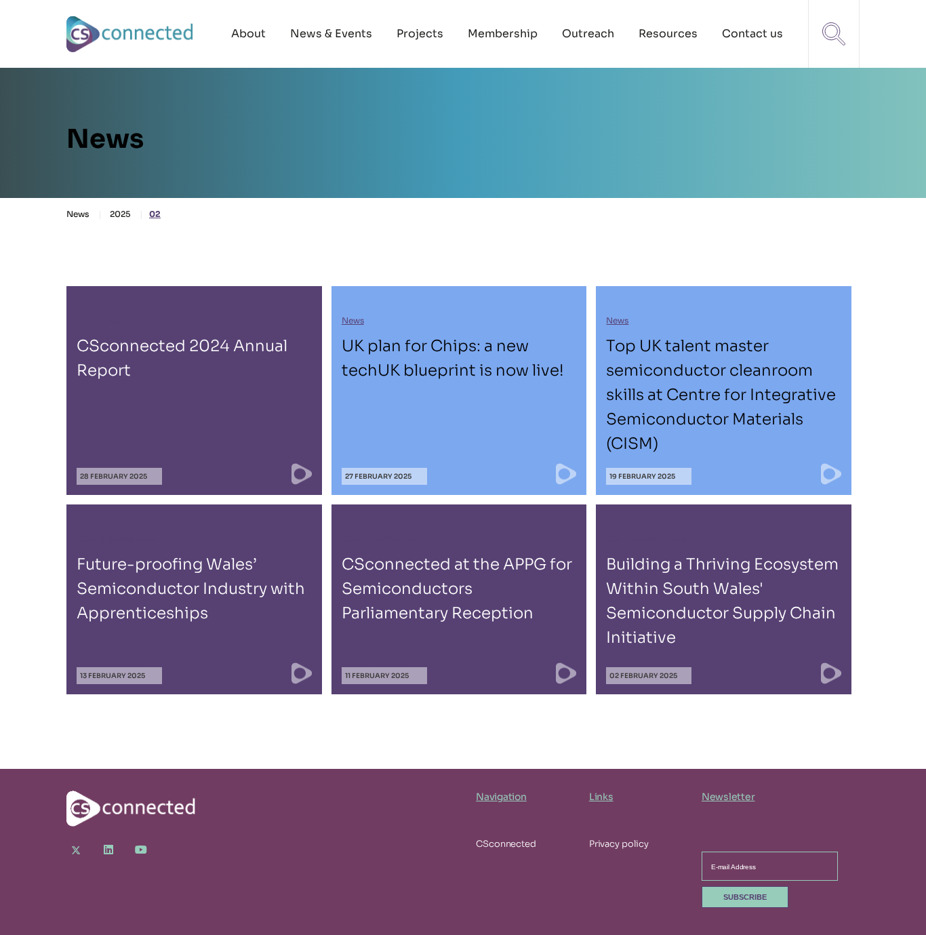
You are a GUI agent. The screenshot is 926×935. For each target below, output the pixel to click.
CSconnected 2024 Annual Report (194, 390)
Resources (668, 33)
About (248, 33)
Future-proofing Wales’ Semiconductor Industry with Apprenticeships (194, 599)
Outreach (588, 33)
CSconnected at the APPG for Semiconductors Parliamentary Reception (459, 599)
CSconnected (506, 844)
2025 (120, 214)
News (77, 214)
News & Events (331, 33)
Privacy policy (619, 844)
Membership (503, 33)
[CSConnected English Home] (130, 34)
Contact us (752, 33)
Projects (420, 33)
